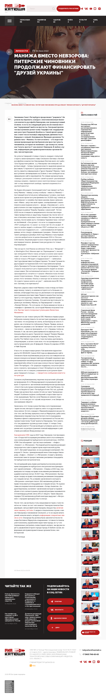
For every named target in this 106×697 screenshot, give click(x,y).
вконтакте (59, 610)
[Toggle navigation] (9, 21)
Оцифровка (41, 21)
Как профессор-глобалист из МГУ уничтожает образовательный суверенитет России (12, 617)
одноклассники (60, 618)
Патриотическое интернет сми (14, 12)
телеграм (58, 601)
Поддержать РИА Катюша (68, 8)
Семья (95, 21)
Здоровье (57, 21)
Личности (22, 51)
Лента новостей (89, 115)
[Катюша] (15, 7)
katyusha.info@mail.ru (92, 650)
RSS (34, 666)
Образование (25, 21)
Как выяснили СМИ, (22, 435)
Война (70, 21)
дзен (57, 627)
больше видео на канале (90, 632)
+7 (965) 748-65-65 (91, 654)
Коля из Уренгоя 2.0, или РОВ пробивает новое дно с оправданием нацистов (12, 597)
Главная (8, 103)
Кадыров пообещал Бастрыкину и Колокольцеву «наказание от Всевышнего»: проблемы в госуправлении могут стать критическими (33, 600)
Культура (83, 21)
